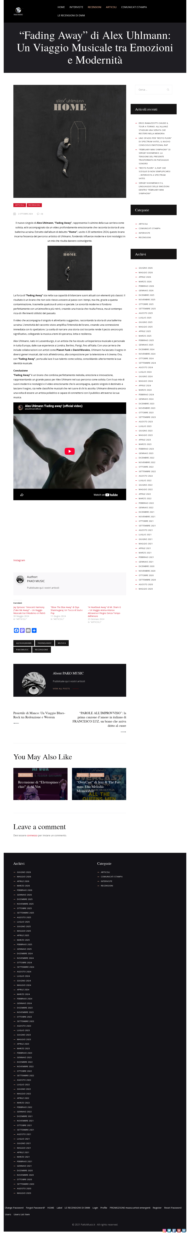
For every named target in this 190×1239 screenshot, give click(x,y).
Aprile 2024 (145, 385)
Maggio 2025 (146, 326)
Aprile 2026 (145, 277)
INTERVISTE (144, 233)
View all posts (61, 688)
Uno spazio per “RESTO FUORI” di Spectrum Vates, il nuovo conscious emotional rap (155, 141)
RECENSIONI (34, 205)
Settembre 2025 (147, 308)
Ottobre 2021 (146, 521)
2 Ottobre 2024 (25, 213)
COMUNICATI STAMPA (149, 228)
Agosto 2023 (146, 421)
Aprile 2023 (145, 439)
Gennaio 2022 (146, 507)
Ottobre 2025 (146, 304)
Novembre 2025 (147, 299)
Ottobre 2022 (146, 466)
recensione (41, 649)
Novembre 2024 (147, 353)
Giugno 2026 (146, 268)
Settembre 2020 (147, 579)
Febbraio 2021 (146, 557)
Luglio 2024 (145, 372)
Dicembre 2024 (146, 349)
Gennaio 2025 (146, 344)
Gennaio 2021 (146, 561)
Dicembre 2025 (146, 295)
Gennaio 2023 (146, 453)
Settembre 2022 (147, 471)
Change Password (14, 1207)
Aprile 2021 (145, 548)
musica (62, 643)
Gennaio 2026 (146, 290)
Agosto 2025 (146, 313)
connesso (32, 835)
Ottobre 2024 (146, 358)
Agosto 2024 (146, 367)
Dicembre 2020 (146, 566)
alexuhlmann (23, 643)
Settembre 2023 (147, 417)
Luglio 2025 (145, 317)
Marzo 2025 (145, 335)
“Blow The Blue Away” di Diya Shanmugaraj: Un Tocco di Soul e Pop (67, 610)
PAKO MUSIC (36, 581)
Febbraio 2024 (146, 394)
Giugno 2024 (146, 376)
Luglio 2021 (145, 534)
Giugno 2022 (146, 485)
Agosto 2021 (146, 530)
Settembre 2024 (147, 363)
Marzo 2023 (145, 444)
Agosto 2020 (146, 584)
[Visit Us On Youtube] (178, 1230)
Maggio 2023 (146, 435)
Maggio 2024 (146, 381)
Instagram (19, 560)
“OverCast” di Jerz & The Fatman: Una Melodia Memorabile (99, 786)
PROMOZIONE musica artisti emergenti (130, 1207)
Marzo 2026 (145, 281)
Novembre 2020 (147, 570)
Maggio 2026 (146, 272)
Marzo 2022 (145, 498)
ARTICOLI (19, 205)
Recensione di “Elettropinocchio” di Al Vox (39, 784)
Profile (103, 1207)
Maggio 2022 (146, 489)
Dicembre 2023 (146, 403)
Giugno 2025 (146, 322)
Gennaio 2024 (146, 399)
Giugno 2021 (146, 539)
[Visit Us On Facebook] (174, 1230)
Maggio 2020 (146, 588)
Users (8, 1214)
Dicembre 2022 (146, 457)
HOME (50, 1207)
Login (95, 1207)
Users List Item (22, 1214)
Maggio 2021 (146, 543)
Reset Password (172, 1207)
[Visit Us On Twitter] (169, 1230)
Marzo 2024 (145, 390)
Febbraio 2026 (146, 286)
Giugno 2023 (146, 430)
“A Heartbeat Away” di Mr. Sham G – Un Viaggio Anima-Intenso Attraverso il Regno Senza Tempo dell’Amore (104, 611)
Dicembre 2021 (146, 512)
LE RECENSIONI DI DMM (77, 1207)
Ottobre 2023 (146, 412)
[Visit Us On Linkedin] (183, 1230)
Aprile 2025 (145, 331)
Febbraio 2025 (146, 340)
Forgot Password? (35, 1207)
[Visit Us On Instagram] (164, 1230)
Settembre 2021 (147, 525)
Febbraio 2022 (146, 503)
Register (157, 1207)
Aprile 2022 (145, 494)
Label (59, 1207)
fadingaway (45, 643)
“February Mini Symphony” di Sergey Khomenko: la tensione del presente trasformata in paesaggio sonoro (155, 156)
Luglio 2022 (145, 480)
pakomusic (22, 649)
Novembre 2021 (147, 516)
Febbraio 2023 (146, 448)
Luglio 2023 (145, 426)
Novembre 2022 (147, 462)
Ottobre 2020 (146, 575)
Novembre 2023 (147, 408)
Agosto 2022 (146, 475)
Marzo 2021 (145, 552)
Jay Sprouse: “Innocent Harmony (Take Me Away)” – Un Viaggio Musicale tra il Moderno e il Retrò (29, 610)
